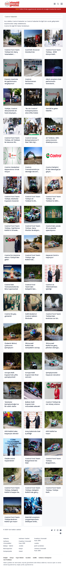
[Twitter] (52, 530)
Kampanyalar (7, 551)
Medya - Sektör (8, 546)
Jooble (21, 546)
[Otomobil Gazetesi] (12, 4)
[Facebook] (55, 530)
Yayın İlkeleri (20, 558)
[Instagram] (58, 530)
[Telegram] (60, 533)
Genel (21, 551)
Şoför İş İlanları (39, 546)
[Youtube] (60, 530)
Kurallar (28, 558)
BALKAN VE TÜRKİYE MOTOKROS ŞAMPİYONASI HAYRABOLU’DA (38, 9)
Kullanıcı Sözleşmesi (45, 558)
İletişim (5, 558)
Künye (21, 548)
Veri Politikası (7, 560)
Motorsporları (7, 548)
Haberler (6, 538)
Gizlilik (35, 558)
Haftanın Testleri (24, 538)
